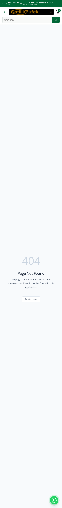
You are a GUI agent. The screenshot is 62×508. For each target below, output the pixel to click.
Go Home (33, 299)
